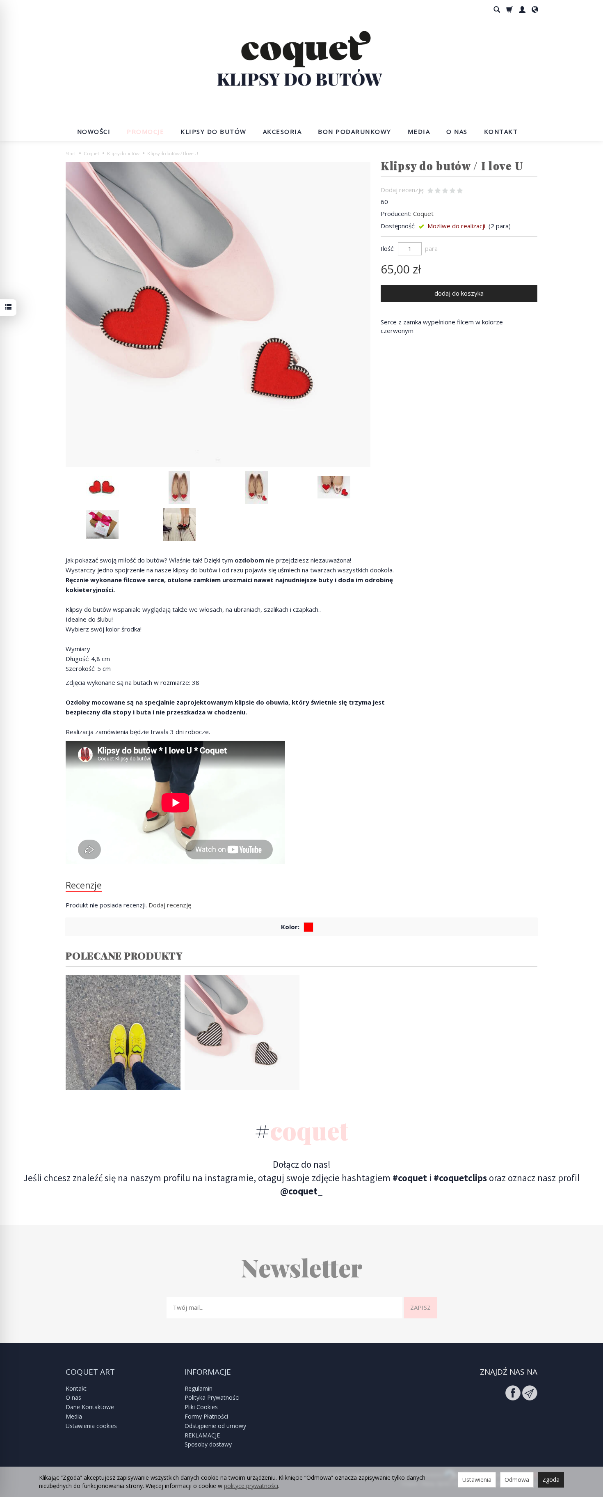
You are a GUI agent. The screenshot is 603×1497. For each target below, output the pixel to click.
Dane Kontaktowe (90, 1407)
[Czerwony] (308, 927)
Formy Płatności (206, 1416)
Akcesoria (282, 131)
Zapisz (420, 1307)
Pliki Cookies (201, 1407)
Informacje (208, 1372)
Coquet (423, 213)
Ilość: (388, 248)
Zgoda (551, 1479)
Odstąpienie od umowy (215, 1426)
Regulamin (198, 1388)
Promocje (145, 131)
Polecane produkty (124, 955)
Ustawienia (476, 1479)
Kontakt (501, 131)
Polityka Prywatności (212, 1397)
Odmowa (517, 1479)
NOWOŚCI (94, 131)
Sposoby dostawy (208, 1444)
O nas (457, 131)
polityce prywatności (251, 1486)
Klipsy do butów (213, 131)
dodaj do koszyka (459, 293)
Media (419, 131)
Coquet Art (90, 1372)
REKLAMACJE (202, 1435)
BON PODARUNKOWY (354, 131)
